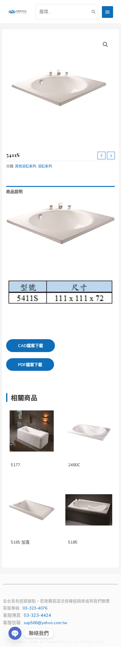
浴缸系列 (45, 166)
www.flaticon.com (86, 641)
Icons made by (32, 641)
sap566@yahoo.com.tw (45, 622)
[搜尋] (94, 11)
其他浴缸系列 (25, 166)
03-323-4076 (35, 607)
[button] (105, 44)
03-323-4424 (37, 615)
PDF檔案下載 (30, 364)
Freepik (52, 641)
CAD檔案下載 (30, 345)
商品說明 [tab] (14, 191)
